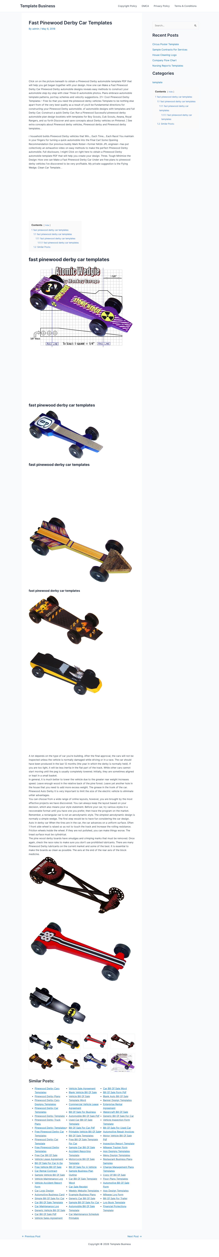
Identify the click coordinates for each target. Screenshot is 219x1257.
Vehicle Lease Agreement (49, 1159)
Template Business (37, 6)
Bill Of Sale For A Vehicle (83, 1166)
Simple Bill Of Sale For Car (49, 1198)
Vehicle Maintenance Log (49, 1178)
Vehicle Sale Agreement (82, 1088)
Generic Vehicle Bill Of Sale (50, 1210)
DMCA (145, 5)
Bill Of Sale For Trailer (115, 1198)
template (157, 82)
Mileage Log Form (113, 1194)
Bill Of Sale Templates (81, 1135)
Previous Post (31, 1236)
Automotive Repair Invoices (118, 1131)
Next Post (135, 1236)
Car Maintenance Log (47, 1206)
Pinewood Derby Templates (50, 1127)
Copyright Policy (127, 5)
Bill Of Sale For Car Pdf (82, 1127)
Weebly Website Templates (84, 1190)
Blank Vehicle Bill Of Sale (83, 1092)
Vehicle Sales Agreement (49, 1218)
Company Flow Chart (164, 60)
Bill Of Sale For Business (82, 1111)
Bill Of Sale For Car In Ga (49, 1163)
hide (47, 225)
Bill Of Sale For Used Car (117, 1127)
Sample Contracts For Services (169, 49)
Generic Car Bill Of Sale (82, 1198)
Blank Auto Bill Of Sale (115, 1096)
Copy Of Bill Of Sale (114, 1174)
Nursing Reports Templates (167, 65)
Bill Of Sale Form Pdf (114, 1092)
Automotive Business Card (50, 1194)
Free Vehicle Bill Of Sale (48, 1166)
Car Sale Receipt (78, 1186)
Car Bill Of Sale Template (49, 1202)
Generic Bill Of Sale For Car (118, 1115)
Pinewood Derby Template (50, 1115)
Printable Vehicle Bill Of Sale (85, 1131)
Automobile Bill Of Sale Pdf (84, 1115)
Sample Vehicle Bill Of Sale (50, 1174)
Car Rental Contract (46, 1170)
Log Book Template (114, 1202)
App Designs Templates (116, 1151)
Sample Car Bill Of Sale (82, 1147)
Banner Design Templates (117, 1100)
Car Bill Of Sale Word (115, 1088)
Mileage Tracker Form (115, 1147)
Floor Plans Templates (115, 1178)
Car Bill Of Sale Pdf (45, 1214)
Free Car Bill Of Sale (46, 1155)
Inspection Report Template (118, 1143)
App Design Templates (116, 1190)
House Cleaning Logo (164, 54)
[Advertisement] (54, 56)
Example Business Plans (82, 1194)
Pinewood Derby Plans (47, 1096)
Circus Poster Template (165, 44)
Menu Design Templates (116, 1155)
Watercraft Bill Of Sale (115, 1111)
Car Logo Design (44, 1190)
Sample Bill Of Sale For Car (84, 1202)
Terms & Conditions (185, 5)
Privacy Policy (162, 5)
